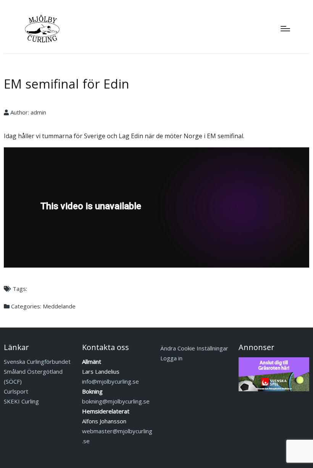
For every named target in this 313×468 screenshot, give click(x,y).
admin (38, 112)
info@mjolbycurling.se (110, 381)
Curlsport (16, 391)
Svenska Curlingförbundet (37, 361)
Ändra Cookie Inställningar (194, 348)
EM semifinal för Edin (66, 83)
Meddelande (59, 306)
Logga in (171, 358)
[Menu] (285, 28)
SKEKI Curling (21, 401)
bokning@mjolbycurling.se (116, 401)
